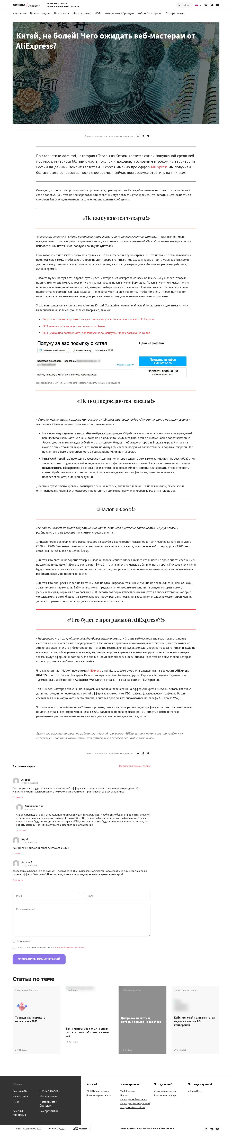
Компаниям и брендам (119, 13)
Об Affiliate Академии (97, 1091)
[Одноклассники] (143, 136)
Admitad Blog (195, 1091)
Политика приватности (98, 1095)
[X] (148, 136)
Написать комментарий (134, 766)
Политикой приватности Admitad (70, 947)
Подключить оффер (165, 1095)
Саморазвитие (175, 13)
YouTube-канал (128, 1091)
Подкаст (124, 1095)
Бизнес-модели (40, 13)
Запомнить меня (24, 941)
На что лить (61, 13)
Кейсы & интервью (150, 13)
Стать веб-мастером (165, 1091)
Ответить (18, 797)
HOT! (98, 13)
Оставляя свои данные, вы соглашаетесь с (51, 947)
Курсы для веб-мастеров (133, 1099)
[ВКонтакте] (138, 136)
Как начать (20, 13)
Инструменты (82, 13)
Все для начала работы (132, 1107)
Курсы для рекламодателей (135, 1103)
